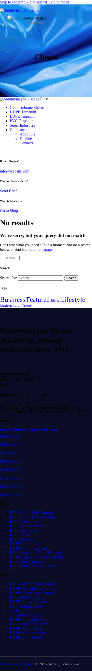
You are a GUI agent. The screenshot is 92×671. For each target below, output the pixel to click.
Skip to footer (58, 2)
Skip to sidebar (35, 2)
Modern (6, 306)
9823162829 (10, 436)
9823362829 (10, 461)
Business (12, 299)
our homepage (41, 249)
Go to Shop (9, 211)
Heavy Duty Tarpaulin (27, 561)
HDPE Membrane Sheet (29, 633)
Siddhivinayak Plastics (17, 664)
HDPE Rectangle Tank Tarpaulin (35, 588)
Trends (27, 306)
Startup (17, 306)
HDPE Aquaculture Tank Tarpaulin (37, 557)
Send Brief (8, 191)
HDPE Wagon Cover (26, 628)
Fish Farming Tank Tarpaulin (32, 517)
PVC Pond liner (22, 539)
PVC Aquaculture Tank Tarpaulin (36, 553)
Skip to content (11, 2)
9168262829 (10, 470)
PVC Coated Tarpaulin (27, 521)
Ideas (55, 301)
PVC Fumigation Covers (29, 624)
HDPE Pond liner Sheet (28, 548)
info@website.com (14, 171)
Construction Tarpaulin (27, 615)
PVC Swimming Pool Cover (32, 566)
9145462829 (10, 478)
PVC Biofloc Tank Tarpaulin (32, 513)
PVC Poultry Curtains (27, 597)
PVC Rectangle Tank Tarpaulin (34, 584)
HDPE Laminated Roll (27, 637)
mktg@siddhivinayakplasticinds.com (28, 430)
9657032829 (10, 453)
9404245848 (10, 444)
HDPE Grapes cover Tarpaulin (34, 593)
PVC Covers (20, 535)
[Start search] (1, 258)
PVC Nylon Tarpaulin (27, 526)
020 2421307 (10, 495)
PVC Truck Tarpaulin (26, 530)
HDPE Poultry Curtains (28, 602)
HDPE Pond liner (23, 544)
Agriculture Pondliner (26, 611)
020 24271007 (11, 486)
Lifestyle (72, 299)
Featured (38, 299)
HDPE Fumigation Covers (30, 619)
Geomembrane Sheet (26, 606)
